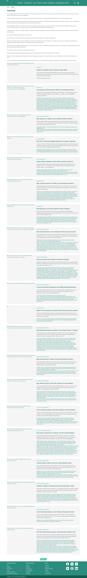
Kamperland (44, 345)
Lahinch (44, 373)
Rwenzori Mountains (44, 248)
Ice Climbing (67, 101)
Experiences (51, 2)
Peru (75, 451)
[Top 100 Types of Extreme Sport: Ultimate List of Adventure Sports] (21, 98)
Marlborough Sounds (70, 449)
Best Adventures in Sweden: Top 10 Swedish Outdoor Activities (54, 118)
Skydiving (41, 107)
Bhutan (40, 172)
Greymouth (75, 547)
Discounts (28, 573)
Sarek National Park (48, 130)
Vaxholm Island (40, 131)
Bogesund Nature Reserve (51, 129)
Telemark (50, 108)
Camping (50, 99)
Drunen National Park (57, 343)
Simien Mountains (67, 248)
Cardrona (55, 546)
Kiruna (70, 129)
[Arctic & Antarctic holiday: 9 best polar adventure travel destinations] (21, 416)
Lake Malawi (67, 244)
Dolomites (51, 448)
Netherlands (70, 345)
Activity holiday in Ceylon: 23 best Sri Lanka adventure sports (54, 463)
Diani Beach (47, 243)
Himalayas (60, 172)
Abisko (38, 129)
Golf (53, 218)
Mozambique (45, 247)
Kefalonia (51, 449)
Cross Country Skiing (41, 100)
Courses (44, 2)
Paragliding (43, 196)
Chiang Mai (70, 447)
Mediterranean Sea (46, 450)
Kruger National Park (59, 297)
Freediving (63, 100)
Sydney (38, 454)
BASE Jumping (62, 98)
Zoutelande (42, 350)
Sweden (75, 130)
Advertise (47, 565)
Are (40, 129)
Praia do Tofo (74, 247)
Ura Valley (65, 174)
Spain (49, 501)
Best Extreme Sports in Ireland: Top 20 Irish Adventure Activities (55, 359)
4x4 (37, 98)
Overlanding (73, 219)
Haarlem (71, 344)
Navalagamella (44, 500)
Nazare (44, 451)
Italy (48, 449)
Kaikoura (38, 548)
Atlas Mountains (49, 242)
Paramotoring (39, 105)
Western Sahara (67, 249)
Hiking (44, 101)
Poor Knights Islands (44, 549)
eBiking (56, 100)
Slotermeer (71, 346)
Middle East (45, 399)
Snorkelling (50, 107)
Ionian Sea (45, 449)
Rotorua (72, 549)
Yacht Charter (64, 278)
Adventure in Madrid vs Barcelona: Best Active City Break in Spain (55, 486)
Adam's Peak (39, 474)
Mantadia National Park (57, 299)
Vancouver (67, 454)
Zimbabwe (44, 250)
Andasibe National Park (44, 296)
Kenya (63, 244)
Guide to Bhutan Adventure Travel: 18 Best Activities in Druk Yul (55, 161)
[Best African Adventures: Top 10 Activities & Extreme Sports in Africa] (21, 240)
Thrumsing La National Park (42, 174)
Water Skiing (49, 278)
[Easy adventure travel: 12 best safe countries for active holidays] (21, 391)
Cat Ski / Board (64, 99)
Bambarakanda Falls (52, 474)
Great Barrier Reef (66, 448)
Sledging (45, 107)
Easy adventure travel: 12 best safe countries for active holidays (55, 383)
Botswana (55, 242)
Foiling (59, 100)
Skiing (38, 107)
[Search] (74, 3)
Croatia (40, 448)
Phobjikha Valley (40, 173)
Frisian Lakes (51, 344)
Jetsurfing (45, 102)
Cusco (43, 448)
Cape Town (62, 242)
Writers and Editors (49, 568)
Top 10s (40, 87)
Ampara (43, 474)
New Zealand (51, 399)
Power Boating (55, 105)
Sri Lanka (53, 477)
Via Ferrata (62, 108)
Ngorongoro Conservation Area (43, 300)
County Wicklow (43, 372)
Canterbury (50, 546)
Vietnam (71, 454)
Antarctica (42, 421)
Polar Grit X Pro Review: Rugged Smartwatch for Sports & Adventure (56, 141)
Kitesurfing (58, 102)
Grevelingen (62, 344)
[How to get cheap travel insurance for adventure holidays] (21, 268)
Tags (8, 570)
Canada (47, 398)
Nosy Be (57, 247)
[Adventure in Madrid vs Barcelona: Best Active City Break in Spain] (21, 492)
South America (40, 401)
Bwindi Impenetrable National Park (65, 296)
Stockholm (71, 130)
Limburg (53, 345)
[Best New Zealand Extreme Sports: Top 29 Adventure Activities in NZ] (21, 541)
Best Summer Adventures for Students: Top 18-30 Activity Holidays (55, 433)
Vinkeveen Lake (51, 349)
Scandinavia (55, 130)
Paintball (39, 196)
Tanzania (75, 300)
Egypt (61, 243)
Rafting (65, 105)
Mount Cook (55, 548)
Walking (72, 108)
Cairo (59, 242)
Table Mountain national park (43, 249)
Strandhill (70, 373)
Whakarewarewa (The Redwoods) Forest (64, 552)
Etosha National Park (47, 297)
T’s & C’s (47, 571)
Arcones (42, 497)
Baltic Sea (44, 129)
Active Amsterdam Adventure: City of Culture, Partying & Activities (55, 512)
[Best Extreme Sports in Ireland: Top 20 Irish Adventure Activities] (21, 366)
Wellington (42, 552)
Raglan (55, 549)
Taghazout (51, 249)
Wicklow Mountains (41, 374)
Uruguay (45, 401)
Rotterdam (66, 346)
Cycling (47, 100)
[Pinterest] (72, 568)
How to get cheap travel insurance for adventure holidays (53, 259)
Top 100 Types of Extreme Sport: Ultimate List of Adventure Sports (55, 89)
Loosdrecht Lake (59, 345)
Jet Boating (61, 271)
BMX (66, 98)
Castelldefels (53, 497)
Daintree (47, 448)
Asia (37, 172)
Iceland (74, 398)
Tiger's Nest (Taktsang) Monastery (55, 174)
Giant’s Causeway (71, 372)
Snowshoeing (73, 107)
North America (57, 399)
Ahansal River (43, 242)
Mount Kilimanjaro (74, 450)
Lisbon (58, 449)
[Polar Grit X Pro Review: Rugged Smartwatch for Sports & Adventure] (21, 145)
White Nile (73, 249)
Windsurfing (58, 241)
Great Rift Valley (52, 244)
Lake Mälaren (75, 129)
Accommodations (60, 2)
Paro (69, 172)
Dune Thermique (66, 343)
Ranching (69, 105)
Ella (73, 474)
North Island (61, 451)
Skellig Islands (61, 373)
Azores (47, 447)
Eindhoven (39, 344)
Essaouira (65, 243)
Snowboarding (56, 107)
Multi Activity (59, 127)
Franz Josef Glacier (56, 547)
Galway (66, 372)
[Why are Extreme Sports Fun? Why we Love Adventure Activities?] (21, 190)
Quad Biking (60, 105)
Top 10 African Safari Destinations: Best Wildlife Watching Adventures (56, 287)
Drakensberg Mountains (55, 243)
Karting (49, 102)
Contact (46, 570)
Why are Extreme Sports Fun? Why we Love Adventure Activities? (55, 183)
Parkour (50, 105)
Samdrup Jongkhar (70, 173)
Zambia (40, 250)
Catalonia (58, 497)
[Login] (78, 3)
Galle (76, 474)
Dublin (59, 372)
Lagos (55, 449)
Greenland (66, 421)
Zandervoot (75, 349)
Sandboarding (46, 106)
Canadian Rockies (56, 447)
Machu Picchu (62, 449)
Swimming (42, 444)
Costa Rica (66, 398)
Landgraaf (49, 345)
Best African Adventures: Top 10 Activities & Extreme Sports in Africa (56, 231)
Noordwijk (39, 346)
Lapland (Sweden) (40, 130)
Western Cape (60, 249)
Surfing (46, 108)
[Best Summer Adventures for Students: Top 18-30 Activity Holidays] (21, 442)
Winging (59, 278)
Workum (70, 349)
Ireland (38, 373)
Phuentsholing (47, 173)
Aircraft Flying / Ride (55, 98)
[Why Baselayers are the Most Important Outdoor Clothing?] (21, 214)
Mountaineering (46, 150)
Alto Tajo (38, 497)
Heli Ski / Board (75, 100)
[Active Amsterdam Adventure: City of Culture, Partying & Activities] (21, 516)
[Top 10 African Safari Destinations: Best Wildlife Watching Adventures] (21, 293)
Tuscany (62, 454)
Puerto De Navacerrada (57, 500)
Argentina (50, 421)
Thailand (55, 454)
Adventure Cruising (46, 98)
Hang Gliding (68, 100)
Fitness (67, 149)
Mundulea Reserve (66, 299)
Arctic (46, 421)
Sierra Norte (44, 501)
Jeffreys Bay (59, 244)
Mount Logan (75, 421)
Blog (34, 2)
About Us (47, 567)
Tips (42, 206)
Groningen (67, 344)
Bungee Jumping (45, 99)
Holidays (39, 2)
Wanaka (38, 552)
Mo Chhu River (65, 172)
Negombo (45, 477)
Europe (67, 129)
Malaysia (41, 399)
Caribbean (52, 398)
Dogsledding (52, 100)
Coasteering (73, 99)
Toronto (59, 454)
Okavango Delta (63, 247)
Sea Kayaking (47, 78)
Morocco (68, 450)
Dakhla (71, 242)
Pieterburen (61, 346)
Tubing (57, 108)
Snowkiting (62, 107)
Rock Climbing (74, 105)
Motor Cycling (74, 102)
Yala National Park (69, 477)
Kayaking (43, 78)
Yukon (41, 424)
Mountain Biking (53, 127)
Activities (20, 2)
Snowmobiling (67, 107)
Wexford (74, 373)
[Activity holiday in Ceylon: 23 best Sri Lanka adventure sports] (21, 469)
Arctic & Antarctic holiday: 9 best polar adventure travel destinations (56, 410)
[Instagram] (76, 564)
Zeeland (38, 350)
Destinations (28, 2)
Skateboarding (69, 106)
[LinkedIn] (76, 568)
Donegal (56, 372)
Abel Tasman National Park (42, 546)
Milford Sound (58, 450)
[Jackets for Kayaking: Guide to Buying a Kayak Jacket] (21, 73)
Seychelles (61, 248)
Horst (75, 344)
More (67, 2)
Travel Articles (45, 116)
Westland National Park (50, 552)
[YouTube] (67, 568)
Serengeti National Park (54, 248)
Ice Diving (72, 101)
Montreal (63, 450)
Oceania (62, 399)
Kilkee (41, 373)
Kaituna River (43, 548)
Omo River (69, 247)
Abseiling (40, 98)
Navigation (58, 150)
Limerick (48, 373)
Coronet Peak (73, 546)
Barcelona (47, 497)
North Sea (43, 346)
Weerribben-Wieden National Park (62, 349)
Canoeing (38, 78)
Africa (38, 242)
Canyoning (59, 99)
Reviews (40, 509)
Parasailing (45, 105)
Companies (28, 571)
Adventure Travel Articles (12, 573)
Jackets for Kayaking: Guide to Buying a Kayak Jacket (52, 70)
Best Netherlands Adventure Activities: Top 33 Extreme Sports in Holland (57, 330)
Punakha (52, 173)
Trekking (54, 108)
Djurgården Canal (61, 129)
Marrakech (39, 450)
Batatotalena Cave (60, 474)
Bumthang (44, 172)
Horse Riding (48, 101)
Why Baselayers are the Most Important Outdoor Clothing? (53, 208)
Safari (59, 220)
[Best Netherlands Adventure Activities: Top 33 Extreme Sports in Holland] (21, 339)
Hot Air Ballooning (56, 101)
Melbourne (52, 450)
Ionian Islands (39, 449)
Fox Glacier (49, 547)
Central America (58, 398)
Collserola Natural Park (66, 497)
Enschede (43, 344)
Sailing (41, 106)
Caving (69, 99)
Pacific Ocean (71, 451)
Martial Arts (63, 102)
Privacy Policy (48, 573)
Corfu (73, 447)
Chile (63, 398)
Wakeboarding (68, 108)
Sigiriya (49, 477)
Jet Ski (41, 102)
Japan (38, 399)
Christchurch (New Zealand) (64, 546)
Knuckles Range (40, 477)
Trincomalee (58, 477)
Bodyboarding (71, 98)
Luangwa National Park (69, 297)
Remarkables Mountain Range (64, 549)
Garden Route (43, 244)
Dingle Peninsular (50, 372)
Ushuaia (38, 424)
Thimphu (76, 173)
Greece (71, 448)
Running (38, 106)
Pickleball (64, 273)
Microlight (69, 102)
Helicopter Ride (40, 101)
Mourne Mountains (54, 373)
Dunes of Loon (72, 343)
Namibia (50, 247)
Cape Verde (67, 242)
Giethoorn (57, 344)
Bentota (66, 474)
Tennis (65, 277)
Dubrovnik (56, 448)
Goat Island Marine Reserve (66, 547)
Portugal (66, 399)
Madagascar (73, 244)
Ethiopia (69, 243)
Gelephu (53, 172)
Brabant (47, 343)
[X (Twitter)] (72, 564)
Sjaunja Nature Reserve (63, 130)
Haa (56, 172)
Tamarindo (47, 454)
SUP (43, 108)
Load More (43, 559)
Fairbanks (62, 421)
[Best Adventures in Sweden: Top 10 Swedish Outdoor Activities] (21, 124)
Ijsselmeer (39, 345)
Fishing (47, 218)
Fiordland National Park (42, 547)
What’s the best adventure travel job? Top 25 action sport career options (57, 310)
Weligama (63, 477)
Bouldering (39, 99)
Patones (50, 500)
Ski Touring (75, 106)
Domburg (51, 343)
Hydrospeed (62, 101)
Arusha (51, 296)
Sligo (66, 373)
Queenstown (51, 549)
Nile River (54, 247)
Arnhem (43, 343)
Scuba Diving (57, 106)
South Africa (74, 248)
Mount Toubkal (40, 247)
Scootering (52, 106)
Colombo (70, 474)
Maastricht (65, 345)
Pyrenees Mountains (66, 500)
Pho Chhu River (74, 172)
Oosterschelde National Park (52, 346)
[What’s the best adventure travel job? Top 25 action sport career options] (21, 315)
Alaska (38, 421)
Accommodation (29, 570)
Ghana (47, 244)
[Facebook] (67, 564)
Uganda (55, 249)
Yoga (69, 278)
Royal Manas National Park (60, 173)
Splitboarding (39, 108)
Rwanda (70, 399)
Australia (44, 398)
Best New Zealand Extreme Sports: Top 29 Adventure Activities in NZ (56, 532)
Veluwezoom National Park (42, 349)
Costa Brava (74, 497)
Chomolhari (49, 172)
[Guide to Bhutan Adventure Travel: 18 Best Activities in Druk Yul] (21, 167)
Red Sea (38, 248)
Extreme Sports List (11, 571)
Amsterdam (39, 343)
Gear (40, 67)
